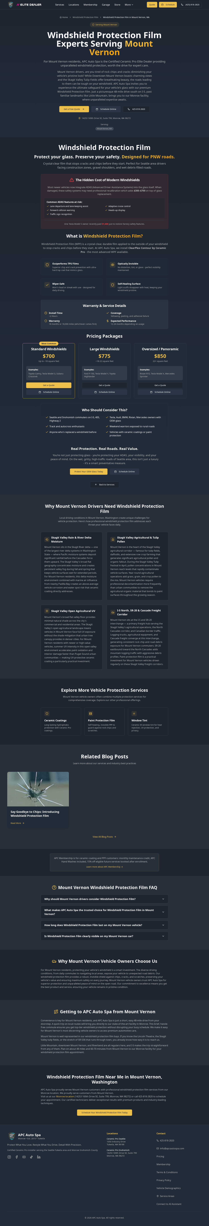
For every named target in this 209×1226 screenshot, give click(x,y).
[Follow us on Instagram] (9, 1157)
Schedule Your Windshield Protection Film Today (105, 1112)
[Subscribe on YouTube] (24, 1157)
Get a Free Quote (72, 109)
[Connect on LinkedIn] (39, 1157)
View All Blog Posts (103, 836)
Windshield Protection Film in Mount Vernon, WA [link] (126, 17)
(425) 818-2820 (192, 4)
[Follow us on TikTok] (31, 1157)
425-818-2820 (138, 109)
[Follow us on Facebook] (17, 1157)
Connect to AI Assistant (169, 1204)
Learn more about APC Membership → (104, 866)
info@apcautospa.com (172, 1148)
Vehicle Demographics (169, 1188)
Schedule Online (108, 109)
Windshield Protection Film (85, 17)
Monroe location (65, 1096)
